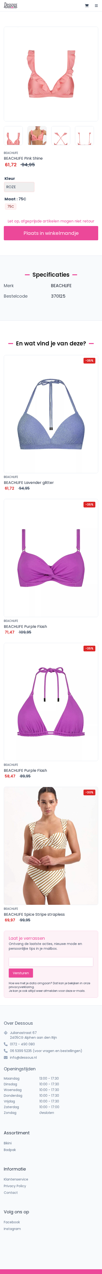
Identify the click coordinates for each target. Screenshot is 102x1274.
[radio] (10, 206)
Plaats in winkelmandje (51, 233)
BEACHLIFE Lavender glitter (29, 482)
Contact (11, 1192)
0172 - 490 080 (22, 1044)
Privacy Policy (15, 1186)
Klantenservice (16, 1179)
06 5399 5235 (21, 1050)
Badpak (10, 1149)
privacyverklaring (21, 987)
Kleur (10, 178)
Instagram (12, 1228)
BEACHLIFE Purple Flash (25, 626)
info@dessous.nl (23, 1057)
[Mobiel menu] (96, 5)
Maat (10, 199)
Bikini (8, 1143)
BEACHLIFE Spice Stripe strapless (34, 914)
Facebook (12, 1222)
